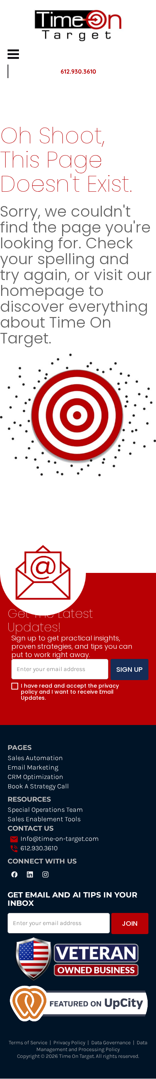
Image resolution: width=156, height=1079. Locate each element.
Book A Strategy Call (38, 786)
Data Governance (111, 1042)
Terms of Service (28, 1042)
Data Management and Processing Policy (92, 1046)
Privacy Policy (69, 1042)
